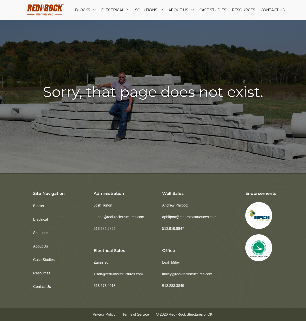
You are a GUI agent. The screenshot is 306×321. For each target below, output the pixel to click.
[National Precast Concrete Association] (258, 215)
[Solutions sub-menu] (162, 10)
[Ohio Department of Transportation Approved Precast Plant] (258, 247)
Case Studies (212, 10)
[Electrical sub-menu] (129, 10)
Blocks (82, 10)
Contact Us (273, 10)
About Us (178, 10)
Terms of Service (136, 314)
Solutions (146, 10)
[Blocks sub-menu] (95, 10)
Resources (243, 10)
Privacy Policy (104, 314)
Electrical (112, 10)
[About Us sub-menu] (193, 10)
